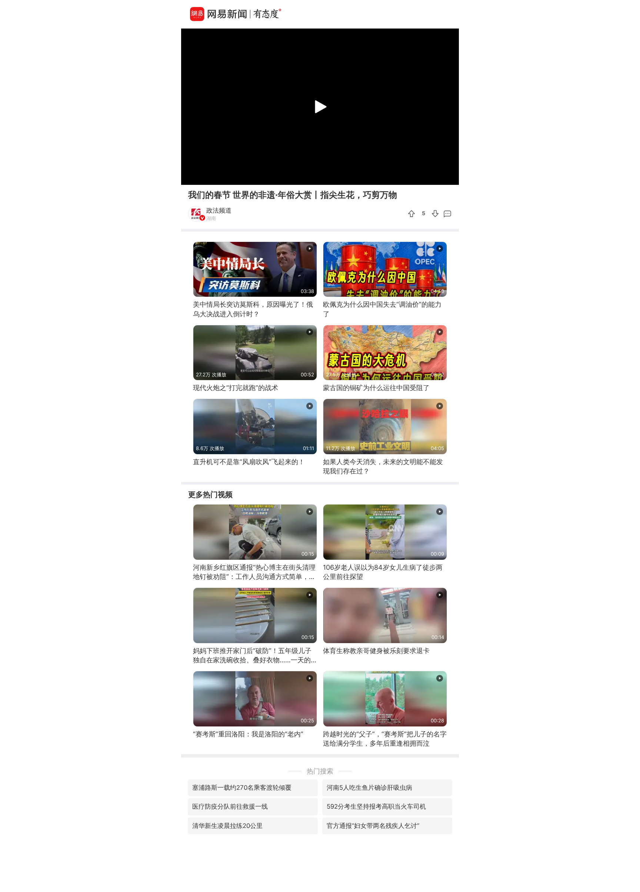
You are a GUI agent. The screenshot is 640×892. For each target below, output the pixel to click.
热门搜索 (320, 771)
